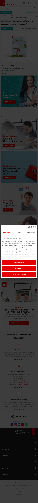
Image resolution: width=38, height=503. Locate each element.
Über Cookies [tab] (31, 232)
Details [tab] (19, 232)
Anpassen (18, 268)
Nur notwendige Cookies (19, 274)
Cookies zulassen (19, 262)
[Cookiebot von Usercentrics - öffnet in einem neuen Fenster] (28, 227)
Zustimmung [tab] (6, 232)
